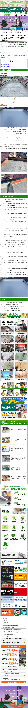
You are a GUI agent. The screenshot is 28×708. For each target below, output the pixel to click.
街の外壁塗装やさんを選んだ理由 (10, 625)
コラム (6, 31)
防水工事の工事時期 (5, 66)
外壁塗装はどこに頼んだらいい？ (10, 671)
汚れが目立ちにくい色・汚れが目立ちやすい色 (18, 458)
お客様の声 (5, 622)
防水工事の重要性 (5, 64)
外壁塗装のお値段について (9, 634)
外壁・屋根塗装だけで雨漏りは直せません (12, 629)
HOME (2, 31)
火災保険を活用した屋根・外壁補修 (11, 673)
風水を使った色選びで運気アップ (17, 449)
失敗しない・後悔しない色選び (18, 430)
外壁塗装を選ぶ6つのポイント (9, 627)
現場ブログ (5, 620)
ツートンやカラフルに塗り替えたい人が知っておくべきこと (18, 478)
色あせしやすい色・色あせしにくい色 (16, 468)
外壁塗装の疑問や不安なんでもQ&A (11, 631)
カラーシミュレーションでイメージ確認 (18, 440)
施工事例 (5, 618)
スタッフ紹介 (6, 636)
